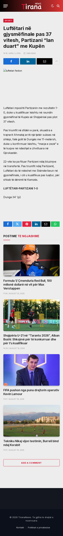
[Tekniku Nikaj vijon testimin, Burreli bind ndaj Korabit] (31, 420)
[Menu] (5, 6)
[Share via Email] (44, 61)
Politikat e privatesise (39, 527)
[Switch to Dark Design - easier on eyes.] (52, 5)
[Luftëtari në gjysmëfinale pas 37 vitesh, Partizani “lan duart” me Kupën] (31, 84)
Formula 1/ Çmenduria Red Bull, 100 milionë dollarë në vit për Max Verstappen (27, 284)
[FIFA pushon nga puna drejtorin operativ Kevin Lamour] (31, 370)
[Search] (58, 6)
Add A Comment (31, 462)
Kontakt (20, 527)
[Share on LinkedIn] (28, 61)
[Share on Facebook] (11, 61)
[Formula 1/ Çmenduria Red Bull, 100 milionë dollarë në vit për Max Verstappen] (31, 260)
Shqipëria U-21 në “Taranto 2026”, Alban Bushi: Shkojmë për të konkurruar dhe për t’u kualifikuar (31, 339)
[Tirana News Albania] (31, 6)
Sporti (8, 20)
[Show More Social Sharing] (56, 61)
